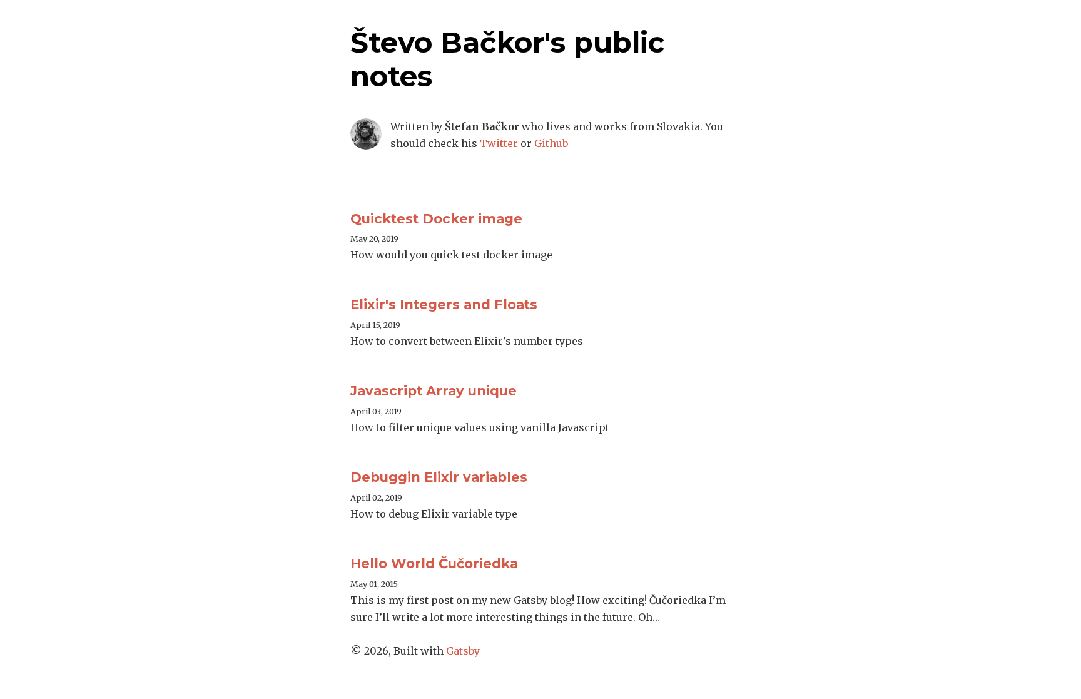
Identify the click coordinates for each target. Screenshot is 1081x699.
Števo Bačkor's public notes (507, 59)
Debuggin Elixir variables (438, 477)
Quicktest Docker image (436, 219)
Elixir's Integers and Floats (443, 304)
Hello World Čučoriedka (434, 563)
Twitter (499, 143)
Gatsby (463, 651)
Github (551, 143)
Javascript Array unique (433, 391)
